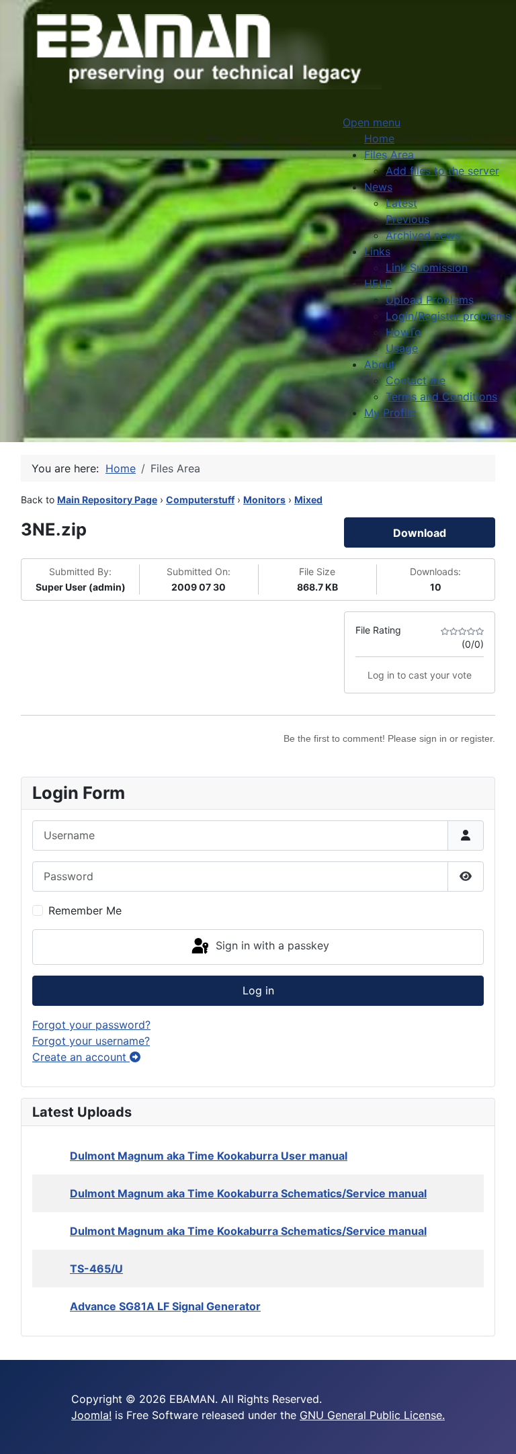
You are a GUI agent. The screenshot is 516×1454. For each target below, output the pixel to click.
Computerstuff (200, 499)
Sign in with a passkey (270, 946)
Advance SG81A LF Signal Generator (165, 1306)
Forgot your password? (91, 1024)
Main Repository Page (107, 499)
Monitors (264, 499)
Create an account (81, 1057)
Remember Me (85, 910)
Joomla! (91, 1415)
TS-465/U (96, 1268)
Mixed (308, 499)
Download (419, 533)
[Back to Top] (492, 1429)
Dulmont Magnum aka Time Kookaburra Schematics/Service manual (248, 1193)
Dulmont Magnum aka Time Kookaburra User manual (208, 1155)
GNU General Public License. (372, 1415)
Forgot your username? (91, 1040)
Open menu (371, 122)
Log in (258, 990)
